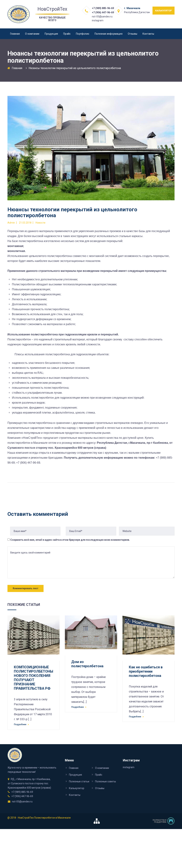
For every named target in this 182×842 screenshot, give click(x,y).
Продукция (51, 33)
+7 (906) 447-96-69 (103, 12)
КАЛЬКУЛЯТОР (163, 10)
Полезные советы (105, 781)
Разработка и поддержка (159, 821)
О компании (32, 33)
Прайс (67, 33)
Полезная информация (108, 33)
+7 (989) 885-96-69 (103, 8)
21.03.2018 (25, 222)
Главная (15, 33)
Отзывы (132, 33)
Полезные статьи (79, 781)
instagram (97, 20)
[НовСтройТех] (18, 14)
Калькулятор (76, 788)
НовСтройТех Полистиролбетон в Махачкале (44, 817)
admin (11, 222)
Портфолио (82, 33)
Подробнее (20, 724)
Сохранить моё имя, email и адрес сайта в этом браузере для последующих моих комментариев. (70, 539)
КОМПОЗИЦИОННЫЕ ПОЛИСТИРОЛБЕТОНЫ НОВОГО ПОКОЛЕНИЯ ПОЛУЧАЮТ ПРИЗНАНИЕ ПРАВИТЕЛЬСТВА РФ (33, 678)
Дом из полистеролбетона (87, 664)
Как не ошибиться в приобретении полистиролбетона (146, 671)
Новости (40, 222)
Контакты (148, 33)
